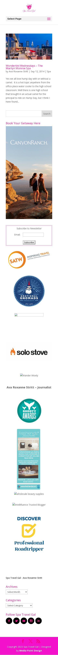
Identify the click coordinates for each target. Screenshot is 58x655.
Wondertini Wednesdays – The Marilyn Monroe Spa (24, 67)
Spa (49, 71)
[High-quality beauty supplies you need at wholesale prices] (29, 493)
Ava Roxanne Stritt (18, 71)
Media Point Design (30, 650)
